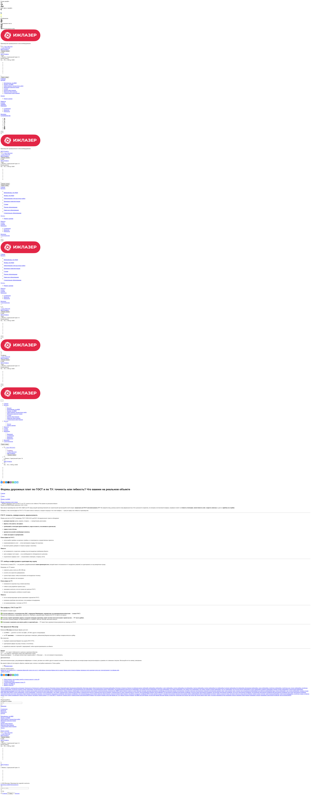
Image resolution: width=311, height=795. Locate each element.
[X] (8, 482)
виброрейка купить (249, 689)
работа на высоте (221, 693)
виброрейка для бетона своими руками (15, 689)
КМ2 (5, 692)
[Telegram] (4, 121)
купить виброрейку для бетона (33, 692)
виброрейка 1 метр (161, 688)
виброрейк (146, 688)
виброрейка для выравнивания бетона (55, 689)
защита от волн (132, 691)
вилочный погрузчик (15, 691)
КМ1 (2, 692)
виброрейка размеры (260, 689)
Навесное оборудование (10, 91)
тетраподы (59, 695)
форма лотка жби (107, 695)
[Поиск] (2, 132)
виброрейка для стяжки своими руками (203, 689)
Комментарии (9, 666)
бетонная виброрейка (109, 688)
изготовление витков (171, 691)
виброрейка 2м (182, 688)
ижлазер (144, 691)
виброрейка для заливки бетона (141, 689)
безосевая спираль (55, 688)
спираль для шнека (32, 695)
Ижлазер (139, 691)
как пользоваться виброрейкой (249, 691)
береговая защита (88, 688)
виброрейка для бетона (268, 688)
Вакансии (6, 110)
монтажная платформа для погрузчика (188, 692)
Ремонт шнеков (8, 98)
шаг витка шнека (199, 695)
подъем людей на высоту (156, 693)
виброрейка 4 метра (202, 688)
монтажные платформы (57, 693)
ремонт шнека (257, 693)
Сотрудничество (5, 115)
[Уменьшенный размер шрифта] (1, 2)
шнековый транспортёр (267, 695)
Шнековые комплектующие (11, 87)
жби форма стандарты (45, 670)
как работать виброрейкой (265, 691)
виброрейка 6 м (213, 688)
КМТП (11, 692)
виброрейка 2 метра (171, 688)
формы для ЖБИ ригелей (137, 695)
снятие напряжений (13, 695)
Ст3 (48, 695)
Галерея (3, 104)
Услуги (3, 96)
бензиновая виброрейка (76, 688)
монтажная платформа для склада (229, 692)
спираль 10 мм (23, 695)
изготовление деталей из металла (186, 691)
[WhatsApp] (13, 482)
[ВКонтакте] (4, 118)
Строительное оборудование (12, 93)
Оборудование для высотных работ (13, 86)
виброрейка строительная (289, 689)
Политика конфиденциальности (9, 784)
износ (222, 691)
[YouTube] (4, 122)
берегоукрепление (98, 688)
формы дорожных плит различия (85, 670)
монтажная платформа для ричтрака (210, 692)
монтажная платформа (171, 692)
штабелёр (276, 695)
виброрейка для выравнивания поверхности (120, 689)
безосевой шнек (64, 688)
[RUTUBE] (4, 120)
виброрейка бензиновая (244, 688)
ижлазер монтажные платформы (156, 691)
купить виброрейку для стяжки (50, 692)
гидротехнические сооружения (88, 691)
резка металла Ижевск (246, 693)
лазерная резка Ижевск (74, 692)
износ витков (228, 691)
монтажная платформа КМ (267, 692)
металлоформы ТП (160, 692)
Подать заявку (4, 77)
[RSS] (1, 485)
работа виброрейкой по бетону (207, 693)
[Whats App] (4, 127)
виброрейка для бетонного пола (35, 689)
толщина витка (67, 695)
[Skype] (15, 482)
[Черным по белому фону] (1, 10)
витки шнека (34, 691)
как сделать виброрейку (279, 691)
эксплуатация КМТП (285, 695)
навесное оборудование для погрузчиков (108, 693)
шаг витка (191, 695)
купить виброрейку (19, 692)
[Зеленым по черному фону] (1, 17)
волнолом (40, 691)
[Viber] (4, 124)
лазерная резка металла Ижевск (102, 692)
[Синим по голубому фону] (1, 13)
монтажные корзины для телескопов (41, 693)
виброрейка (152, 688)
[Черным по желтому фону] (1, 15)
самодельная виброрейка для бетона (290, 693)
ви (132, 688)
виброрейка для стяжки (169, 689)
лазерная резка (64, 692)
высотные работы (49, 691)
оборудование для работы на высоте (130, 693)
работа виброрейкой (193, 693)
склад (6, 695)
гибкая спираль (67, 691)
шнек (205, 695)
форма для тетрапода (96, 695)
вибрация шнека (137, 688)
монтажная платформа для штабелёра (249, 692)
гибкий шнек (76, 691)
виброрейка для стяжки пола (184, 689)
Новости (3, 101)
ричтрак (263, 693)
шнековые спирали (255, 695)
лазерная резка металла (87, 692)
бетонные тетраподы (121, 688)
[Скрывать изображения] (1, 22)
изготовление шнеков (215, 691)
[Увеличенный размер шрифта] (2, 6)
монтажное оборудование (24, 693)
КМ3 (8, 692)
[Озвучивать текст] (2, 25)
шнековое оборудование (243, 695)
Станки (6, 89)
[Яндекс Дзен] (4, 128)
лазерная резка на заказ (118, 692)
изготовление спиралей (202, 691)
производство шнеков (181, 693)
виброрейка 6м (234, 688)
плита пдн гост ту (34, 670)
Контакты (3, 114)
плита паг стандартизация (102, 670)
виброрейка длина (257, 688)
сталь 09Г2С (52, 695)
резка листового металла (233, 693)
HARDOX (7, 688)
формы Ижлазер (160, 695)
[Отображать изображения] (2, 20)
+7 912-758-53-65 (7, 46)
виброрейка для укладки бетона (234, 689)
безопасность (28, 688)
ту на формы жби (114, 670)
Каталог (3, 80)
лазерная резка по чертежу (132, 692)
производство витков (169, 693)
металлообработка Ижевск (147, 692)
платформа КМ (145, 693)
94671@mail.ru (5, 54)
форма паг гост (5, 670)
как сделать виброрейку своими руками (297, 691)
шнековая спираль (231, 695)
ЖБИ (117, 691)
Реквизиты (7, 111)
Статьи (3, 103)
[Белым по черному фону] (1, 11)
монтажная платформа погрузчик (284, 692)
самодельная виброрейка (272, 693)
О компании (7, 108)
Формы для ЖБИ (8, 84)
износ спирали (236, 691)
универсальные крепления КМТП (80, 695)
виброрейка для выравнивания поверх (96, 689)
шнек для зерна (212, 695)
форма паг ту (13, 670)
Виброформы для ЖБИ (10, 83)
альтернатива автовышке (17, 688)
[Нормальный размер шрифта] (2, 4)
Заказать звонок (5, 51)
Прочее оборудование (10, 90)
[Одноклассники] (4, 482)
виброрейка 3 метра (191, 688)
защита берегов (123, 691)
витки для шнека (25, 691)
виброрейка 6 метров (223, 688)
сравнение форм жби (22, 670)
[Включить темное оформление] (2, 400)
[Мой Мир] (6, 482)
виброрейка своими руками (274, 689)
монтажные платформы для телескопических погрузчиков (81, 693)
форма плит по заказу (57, 670)
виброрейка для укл (219, 689)
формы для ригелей (149, 695)
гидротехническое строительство (106, 691)
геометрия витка (58, 691)
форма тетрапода (125, 695)
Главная (3, 78)
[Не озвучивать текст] (1, 27)
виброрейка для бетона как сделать (284, 688)
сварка (302, 693)
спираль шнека (42, 695)
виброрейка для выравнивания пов (76, 689)
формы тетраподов (170, 695)
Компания (4, 105)
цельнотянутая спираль (182, 695)
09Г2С (2, 688)
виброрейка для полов (156, 689)
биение (129, 688)
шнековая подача (221, 695)
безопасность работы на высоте (41, 688)
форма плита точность (70, 670)
